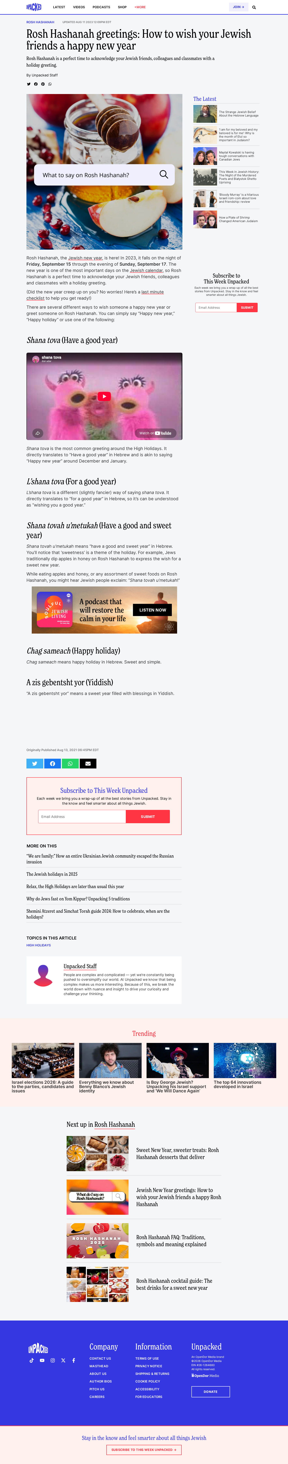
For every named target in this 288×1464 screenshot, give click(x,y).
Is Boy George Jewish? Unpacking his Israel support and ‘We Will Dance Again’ (176, 1086)
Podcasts (101, 7)
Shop (122, 7)
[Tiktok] (31, 1360)
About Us (98, 1374)
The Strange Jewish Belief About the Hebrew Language (239, 113)
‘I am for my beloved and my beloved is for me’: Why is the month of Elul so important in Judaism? (238, 135)
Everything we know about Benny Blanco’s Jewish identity (106, 1086)
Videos (79, 7)
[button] (28, 84)
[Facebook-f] (73, 1360)
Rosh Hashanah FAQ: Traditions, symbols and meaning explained (171, 1241)
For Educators (148, 1397)
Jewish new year (85, 257)
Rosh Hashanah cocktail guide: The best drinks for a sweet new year (174, 1284)
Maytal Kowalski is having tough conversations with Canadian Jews (236, 156)
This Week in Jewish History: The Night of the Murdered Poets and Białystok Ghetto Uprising (239, 177)
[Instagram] (52, 1360)
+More (140, 7)
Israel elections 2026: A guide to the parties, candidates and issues (43, 1086)
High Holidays (38, 945)
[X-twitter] (63, 1360)
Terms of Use (147, 1358)
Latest (59, 7)
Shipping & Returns (152, 1374)
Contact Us (100, 1358)
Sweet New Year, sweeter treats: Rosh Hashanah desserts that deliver (177, 1153)
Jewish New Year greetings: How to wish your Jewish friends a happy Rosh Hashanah (178, 1197)
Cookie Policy (147, 1381)
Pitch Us (97, 1389)
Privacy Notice (148, 1366)
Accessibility (147, 1389)
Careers (97, 1397)
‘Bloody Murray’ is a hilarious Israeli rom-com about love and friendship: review (239, 198)
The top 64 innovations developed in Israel (237, 1084)
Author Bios (101, 1381)
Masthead (99, 1366)
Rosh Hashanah (40, 22)
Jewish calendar (146, 270)
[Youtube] (42, 1360)
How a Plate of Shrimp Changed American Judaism (238, 219)
